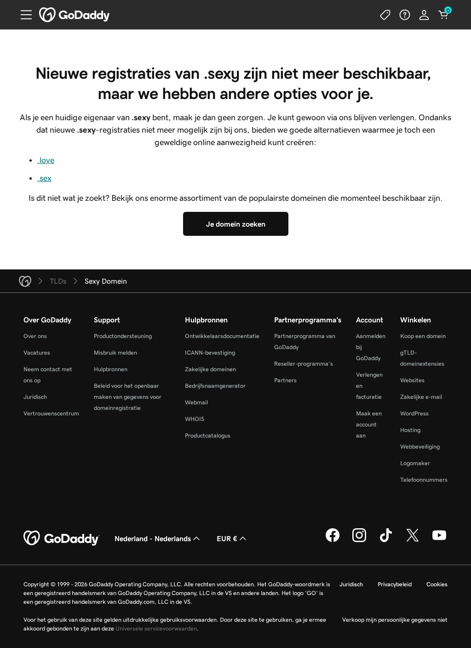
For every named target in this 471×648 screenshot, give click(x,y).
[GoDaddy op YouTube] (439, 540)
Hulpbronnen (110, 369)
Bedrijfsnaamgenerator (215, 386)
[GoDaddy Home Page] (61, 538)
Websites (412, 380)
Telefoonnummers (424, 480)
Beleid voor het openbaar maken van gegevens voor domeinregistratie (127, 397)
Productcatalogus (207, 435)
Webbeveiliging (420, 447)
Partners (285, 380)
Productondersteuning (123, 336)
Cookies (437, 584)
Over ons (35, 336)
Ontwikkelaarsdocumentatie (222, 336)
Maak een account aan (369, 424)
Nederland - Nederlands (153, 538)
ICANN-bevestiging (210, 353)
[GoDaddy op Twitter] (412, 540)
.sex (44, 178)
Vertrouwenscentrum (51, 413)
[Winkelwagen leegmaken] (443, 14)
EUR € (227, 538)
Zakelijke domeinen (210, 369)
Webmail (196, 402)
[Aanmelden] (424, 14)
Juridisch (35, 397)
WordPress (414, 413)
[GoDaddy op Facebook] (332, 540)
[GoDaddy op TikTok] (386, 540)
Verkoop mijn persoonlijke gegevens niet (395, 620)
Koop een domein (423, 336)
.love (45, 160)
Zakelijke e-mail (421, 397)
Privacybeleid (395, 584)
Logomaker (415, 463)
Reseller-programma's (303, 364)
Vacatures (36, 353)
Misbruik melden (115, 353)
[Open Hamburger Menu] (22, 14)
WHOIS (194, 419)
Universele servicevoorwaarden (156, 628)
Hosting (410, 430)
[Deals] (385, 14)
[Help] (405, 14)
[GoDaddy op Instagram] (359, 540)
